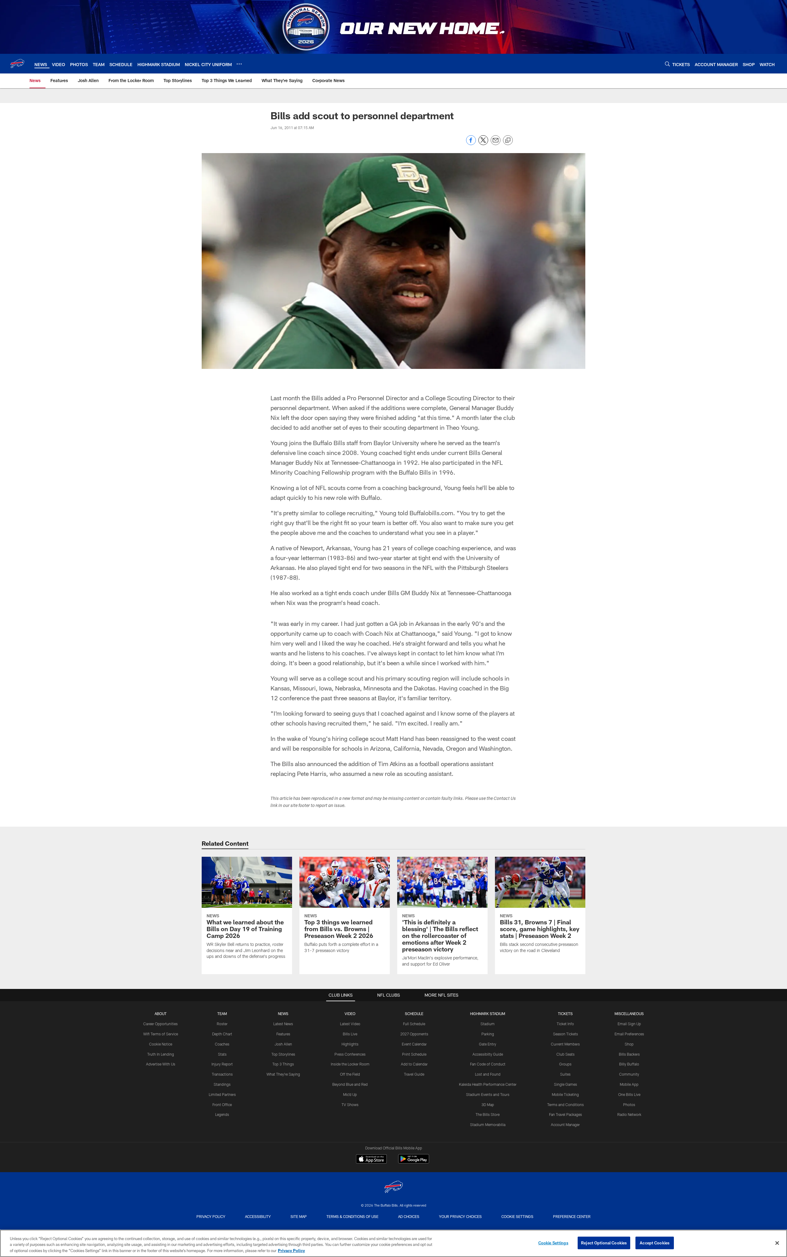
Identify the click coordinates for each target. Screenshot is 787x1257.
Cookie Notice (160, 1044)
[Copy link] (508, 140)
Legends (222, 1114)
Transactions (222, 1074)
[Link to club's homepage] (17, 63)
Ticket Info (565, 1024)
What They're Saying (283, 1074)
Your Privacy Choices (460, 1216)
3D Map (487, 1104)
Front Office (222, 1104)
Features (283, 1034)
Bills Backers (629, 1054)
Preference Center (572, 1216)
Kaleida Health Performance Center (487, 1084)
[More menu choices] (239, 63)
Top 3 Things (283, 1064)
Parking (487, 1034)
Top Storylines (283, 1054)
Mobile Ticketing (565, 1094)
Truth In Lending (160, 1054)
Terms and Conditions (565, 1104)
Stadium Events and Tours (487, 1094)
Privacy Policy (210, 1216)
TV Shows (350, 1104)
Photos (629, 1104)
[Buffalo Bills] (393, 1187)
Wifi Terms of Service (160, 1034)
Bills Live (350, 1034)
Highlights (350, 1044)
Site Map (299, 1216)
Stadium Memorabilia (487, 1124)
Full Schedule (414, 1024)
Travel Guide (414, 1074)
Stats (222, 1054)
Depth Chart (222, 1034)
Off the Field (350, 1074)
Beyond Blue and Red (350, 1084)
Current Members (565, 1044)
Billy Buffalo (629, 1064)
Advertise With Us (160, 1064)
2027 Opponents (414, 1034)
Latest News (283, 1024)
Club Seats (565, 1054)
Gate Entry (487, 1044)
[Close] (777, 1243)
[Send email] (495, 143)
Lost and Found (487, 1074)
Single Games (565, 1084)
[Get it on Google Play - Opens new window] (413, 1161)
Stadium (488, 1024)
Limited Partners (222, 1094)
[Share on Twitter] (483, 143)
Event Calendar (414, 1044)
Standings (222, 1084)
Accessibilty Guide (488, 1054)
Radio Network (629, 1114)
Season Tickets (565, 1034)
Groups (565, 1064)
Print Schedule (414, 1054)
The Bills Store (488, 1114)
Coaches (222, 1044)
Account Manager (565, 1124)
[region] (393, 1243)
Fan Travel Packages (565, 1114)
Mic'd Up (350, 1094)
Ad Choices (408, 1216)
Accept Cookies (655, 1242)
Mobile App (629, 1084)
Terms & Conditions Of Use (352, 1216)
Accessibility (258, 1216)
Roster (222, 1024)
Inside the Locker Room (350, 1064)
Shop (629, 1044)
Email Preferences (629, 1034)
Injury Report (222, 1064)
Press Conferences (350, 1054)
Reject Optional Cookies (604, 1242)
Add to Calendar (414, 1064)
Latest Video (350, 1024)
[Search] (667, 64)
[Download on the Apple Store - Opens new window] (371, 1159)
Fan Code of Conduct (487, 1064)
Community (629, 1074)
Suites (565, 1074)
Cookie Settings (517, 1216)
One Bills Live (629, 1094)
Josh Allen (283, 1044)
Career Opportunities (160, 1024)
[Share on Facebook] (471, 143)
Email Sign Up (629, 1024)
